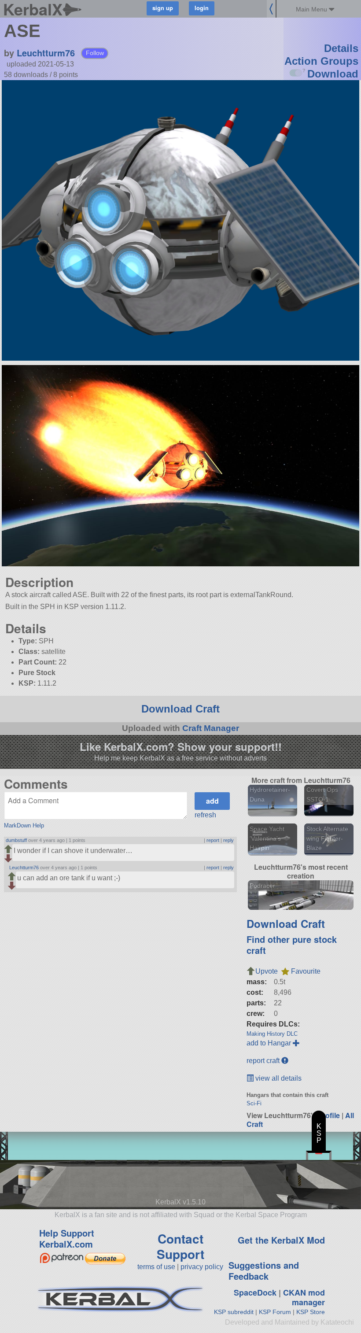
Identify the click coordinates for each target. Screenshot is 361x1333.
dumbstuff (16, 840)
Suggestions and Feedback (263, 1270)
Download (332, 74)
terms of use (156, 1266)
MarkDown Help (24, 825)
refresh (205, 815)
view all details (278, 1078)
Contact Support (180, 1246)
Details (341, 48)
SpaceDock (255, 1292)
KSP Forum (275, 1311)
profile (329, 1115)
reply (228, 840)
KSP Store (310, 1311)
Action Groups (321, 61)
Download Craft (180, 709)
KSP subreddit (234, 1311)
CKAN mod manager (304, 1297)
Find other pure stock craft (292, 944)
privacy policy (201, 1266)
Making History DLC (272, 1033)
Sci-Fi (254, 1103)
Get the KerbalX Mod (281, 1239)
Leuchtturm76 (46, 52)
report (212, 840)
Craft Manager (210, 728)
